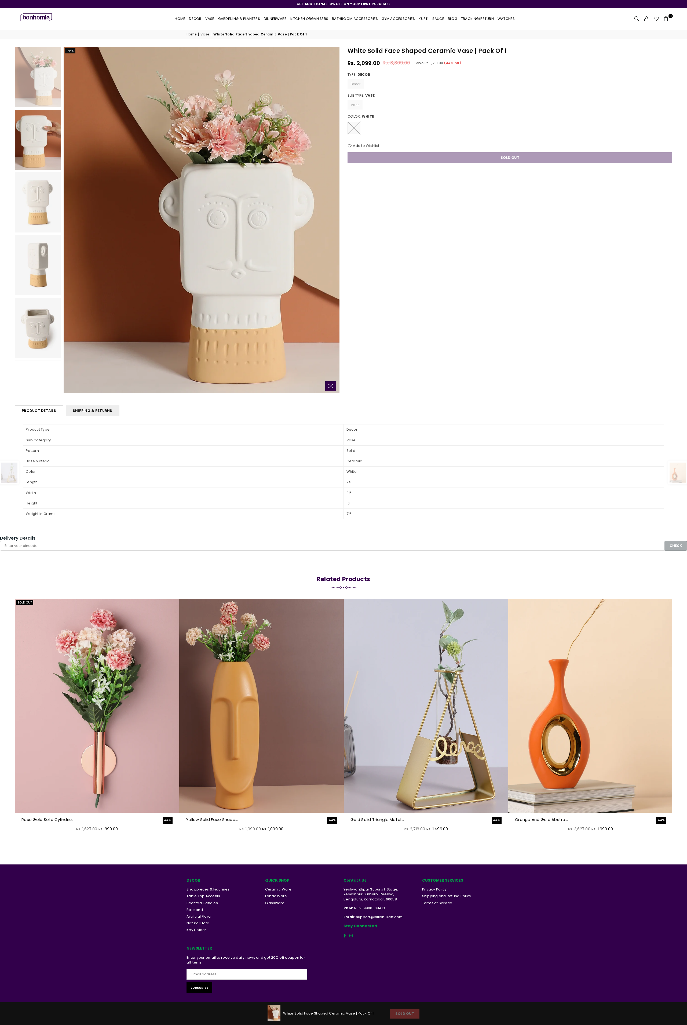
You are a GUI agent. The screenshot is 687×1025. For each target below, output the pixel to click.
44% (167, 820)
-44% (70, 51)
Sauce (438, 18)
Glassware (274, 903)
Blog (452, 18)
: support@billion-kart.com (378, 916)
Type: (359, 74)
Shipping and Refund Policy (446, 896)
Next (334, 220)
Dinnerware (275, 18)
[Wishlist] (656, 19)
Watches (506, 18)
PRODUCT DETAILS (39, 410)
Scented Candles (202, 903)
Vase (209, 18)
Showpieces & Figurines (208, 889)
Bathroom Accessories (355, 18)
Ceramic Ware (278, 889)
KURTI (423, 18)
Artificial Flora (199, 916)
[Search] (637, 19)
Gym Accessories (398, 18)
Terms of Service (437, 903)
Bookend (195, 909)
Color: (361, 116)
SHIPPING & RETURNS (92, 410)
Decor (195, 18)
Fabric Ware (276, 896)
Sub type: (361, 95)
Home (180, 18)
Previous (68, 220)
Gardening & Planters (239, 18)
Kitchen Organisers (309, 18)
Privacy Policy (434, 889)
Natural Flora (198, 923)
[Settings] (646, 19)
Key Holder (196, 929)
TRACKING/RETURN (477, 18)
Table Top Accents (203, 896)
